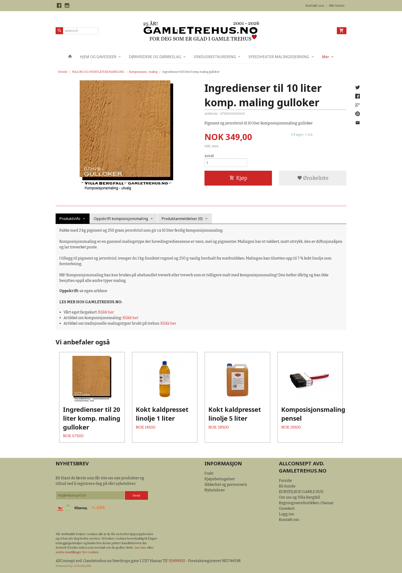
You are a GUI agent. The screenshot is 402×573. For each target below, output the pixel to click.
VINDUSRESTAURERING (215, 56)
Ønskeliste (315, 178)
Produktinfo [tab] (69, 218)
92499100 (177, 561)
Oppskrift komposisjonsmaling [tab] (121, 218)
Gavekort (287, 508)
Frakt (209, 473)
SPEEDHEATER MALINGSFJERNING (278, 56)
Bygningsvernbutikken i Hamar (306, 503)
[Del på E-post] (357, 122)
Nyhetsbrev (214, 490)
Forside (62, 71)
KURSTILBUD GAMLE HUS (301, 492)
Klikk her (106, 312)
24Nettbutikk (82, 566)
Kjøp (241, 178)
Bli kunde (287, 486)
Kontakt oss (289, 519)
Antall (209, 156)
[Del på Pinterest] (357, 113)
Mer (325, 56)
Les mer (140, 547)
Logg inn (286, 514)
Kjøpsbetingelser (219, 479)
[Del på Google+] (357, 105)
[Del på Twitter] (357, 87)
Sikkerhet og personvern (225, 484)
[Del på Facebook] (357, 96)
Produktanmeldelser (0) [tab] (182, 218)
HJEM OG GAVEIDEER (98, 56)
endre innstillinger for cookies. (77, 552)
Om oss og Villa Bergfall (299, 497)
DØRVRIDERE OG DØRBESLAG (155, 56)
